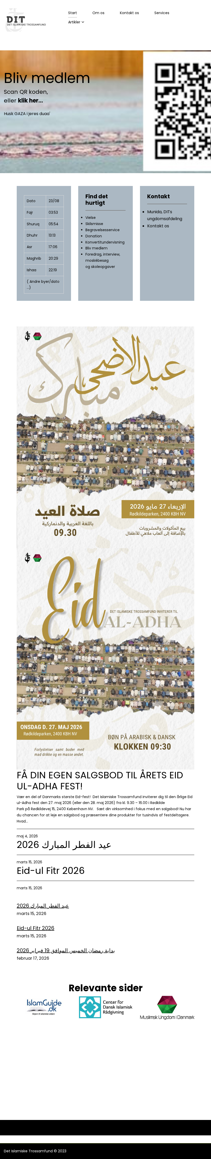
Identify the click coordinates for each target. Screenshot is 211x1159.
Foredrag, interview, (102, 254)
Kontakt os (129, 12)
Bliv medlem (47, 78)
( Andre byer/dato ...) (43, 284)
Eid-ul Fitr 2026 (51, 870)
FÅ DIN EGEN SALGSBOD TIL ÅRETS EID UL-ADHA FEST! (100, 781)
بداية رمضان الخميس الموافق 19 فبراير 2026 (66, 950)
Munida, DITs (159, 212)
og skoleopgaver (100, 266)
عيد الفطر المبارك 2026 (64, 844)
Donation (93, 236)
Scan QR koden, (26, 92)
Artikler (74, 22)
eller (24, 100)
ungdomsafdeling (164, 219)
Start (72, 12)
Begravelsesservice (102, 229)
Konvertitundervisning (105, 242)
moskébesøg (97, 260)
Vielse (90, 217)
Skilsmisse (94, 223)
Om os (98, 12)
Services (161, 12)
